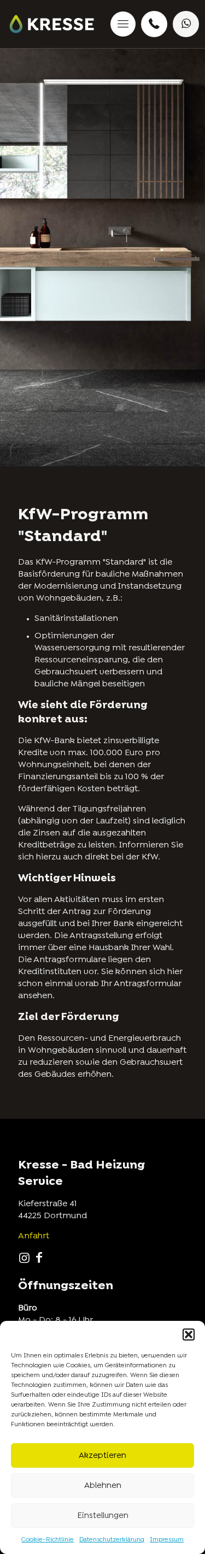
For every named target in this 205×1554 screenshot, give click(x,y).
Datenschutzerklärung (111, 1540)
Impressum (167, 1540)
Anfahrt (33, 1235)
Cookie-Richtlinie (47, 1540)
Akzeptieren (102, 1455)
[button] (188, 1334)
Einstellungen (102, 1516)
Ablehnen (102, 1485)
